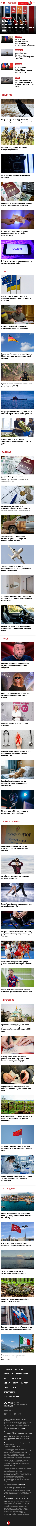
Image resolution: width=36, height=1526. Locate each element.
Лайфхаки (7, 452)
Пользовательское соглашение (14, 1497)
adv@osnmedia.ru (9, 1444)
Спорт (15, 1383)
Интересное (8, 1000)
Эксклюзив (16, 1378)
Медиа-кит (21, 1484)
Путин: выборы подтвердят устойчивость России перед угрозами (23, 69)
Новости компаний (11, 1396)
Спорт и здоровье (11, 821)
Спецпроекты (9, 1392)
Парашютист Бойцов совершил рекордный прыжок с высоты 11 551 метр (24, 83)
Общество (7, 95)
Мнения (7, 1383)
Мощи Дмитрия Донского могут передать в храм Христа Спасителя (24, 55)
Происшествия (22, 1374)
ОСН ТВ (13, 1387)
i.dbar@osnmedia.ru (13, 1438)
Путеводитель (9, 1189)
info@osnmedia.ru (13, 1428)
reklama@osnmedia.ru (25, 1443)
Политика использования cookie (18, 1498)
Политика (8, 1369)
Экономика (7, 17)
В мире (5, 271)
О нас (6, 1387)
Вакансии (22, 1428)
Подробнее (15, 1481)
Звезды (6, 639)
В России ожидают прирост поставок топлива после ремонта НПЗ (18, 26)
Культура (24, 1383)
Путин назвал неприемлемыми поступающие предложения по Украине (25, 42)
